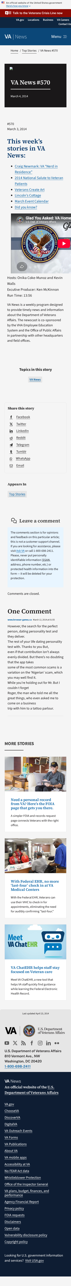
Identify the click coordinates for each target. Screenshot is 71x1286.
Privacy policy (14, 1208)
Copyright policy (16, 1241)
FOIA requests (15, 1215)
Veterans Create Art (29, 189)
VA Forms (11, 1137)
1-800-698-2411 (18, 1066)
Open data (12, 1228)
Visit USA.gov (34, 1260)
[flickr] (57, 1043)
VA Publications (16, 1144)
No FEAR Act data (17, 1171)
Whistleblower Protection (23, 1177)
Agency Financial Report (22, 1201)
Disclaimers (13, 1221)
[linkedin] (48, 1043)
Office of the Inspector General (26, 1184)
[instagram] (40, 1043)
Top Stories (17, 494)
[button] (35, 13)
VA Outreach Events (18, 1130)
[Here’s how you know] (35, 4)
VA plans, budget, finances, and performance (27, 1193)
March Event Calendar (32, 201)
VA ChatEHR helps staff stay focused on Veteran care (35, 969)
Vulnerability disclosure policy (26, 1235)
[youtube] (7, 1043)
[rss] (23, 1043)
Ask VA (20, 551)
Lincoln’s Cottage (28, 195)
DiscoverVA (12, 1117)
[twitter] (15, 1043)
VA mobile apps (16, 1157)
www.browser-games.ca (20, 619)
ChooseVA (12, 1110)
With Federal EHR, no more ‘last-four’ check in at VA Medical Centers (35, 885)
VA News (35, 379)
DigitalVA (11, 1124)
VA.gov (9, 1104)
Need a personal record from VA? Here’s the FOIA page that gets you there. (33, 804)
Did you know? (26, 207)
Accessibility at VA (17, 1164)
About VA (11, 1150)
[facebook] (32, 1043)
